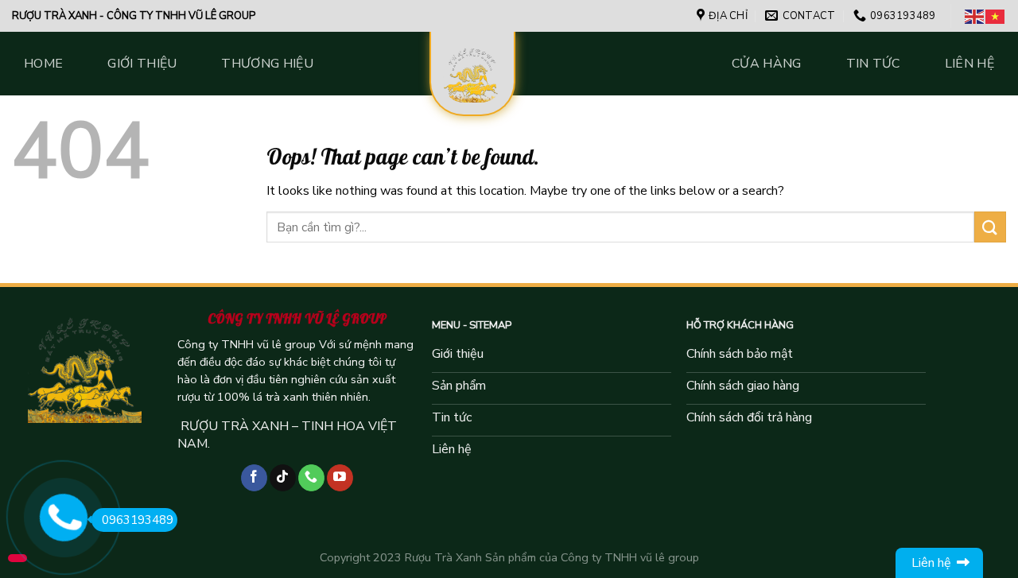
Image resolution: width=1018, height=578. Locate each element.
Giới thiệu (142, 63)
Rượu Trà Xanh (443, 557)
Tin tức (873, 63)
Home (43, 63)
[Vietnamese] (995, 16)
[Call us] (311, 477)
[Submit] (990, 226)
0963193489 (137, 520)
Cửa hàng (767, 63)
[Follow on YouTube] (340, 477)
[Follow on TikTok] (283, 477)
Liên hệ (969, 63)
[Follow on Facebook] (254, 477)
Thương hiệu (267, 63)
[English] (975, 16)
